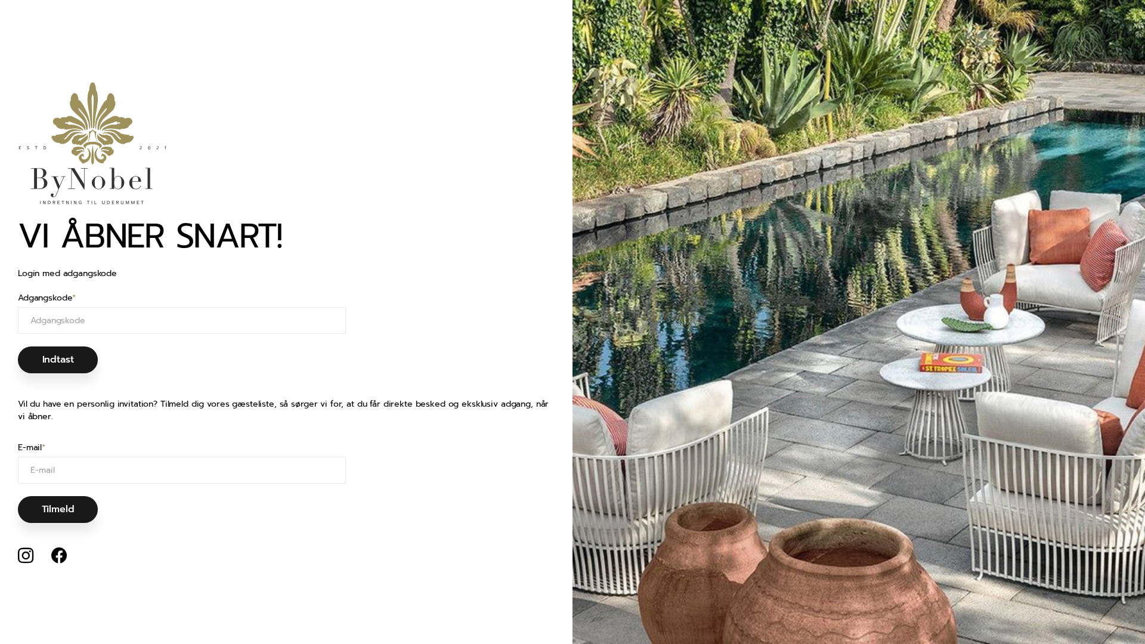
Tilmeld (58, 509)
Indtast (58, 359)
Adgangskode (47, 298)
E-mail (31, 448)
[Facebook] (59, 556)
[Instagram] (25, 556)
